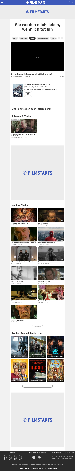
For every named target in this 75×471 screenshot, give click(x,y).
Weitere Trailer (37, 326)
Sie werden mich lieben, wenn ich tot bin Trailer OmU (23, 135)
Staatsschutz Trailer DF (37, 380)
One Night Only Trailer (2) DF (55, 356)
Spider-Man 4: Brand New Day (46, 242)
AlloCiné (54, 456)
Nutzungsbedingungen (35, 464)
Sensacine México (67, 458)
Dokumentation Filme (33, 20)
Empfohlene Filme (23, 20)
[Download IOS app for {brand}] (34, 457)
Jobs (19, 464)
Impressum (25, 464)
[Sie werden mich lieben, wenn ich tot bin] (18, 90)
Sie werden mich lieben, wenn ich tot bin (47, 20)
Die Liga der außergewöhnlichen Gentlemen (23, 242)
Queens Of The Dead (44, 300)
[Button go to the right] (62, 38)
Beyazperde (69, 456)
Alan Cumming (37, 89)
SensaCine (61, 456)
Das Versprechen (43, 223)
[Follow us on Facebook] (5, 458)
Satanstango (41, 262)
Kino (17, 20)
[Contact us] (20, 458)
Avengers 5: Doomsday (17, 320)
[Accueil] (36, 2)
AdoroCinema (56, 458)
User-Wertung (28, 92)
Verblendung (14, 300)
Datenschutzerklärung (47, 464)
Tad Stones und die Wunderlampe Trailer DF (55, 380)
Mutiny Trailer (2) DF (19, 356)
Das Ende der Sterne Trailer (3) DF (37, 356)
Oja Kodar (55, 89)
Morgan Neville (30, 88)
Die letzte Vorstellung (17, 281)
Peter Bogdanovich (47, 89)
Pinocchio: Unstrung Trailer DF (20, 223)
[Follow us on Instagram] (15, 458)
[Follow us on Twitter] (10, 458)
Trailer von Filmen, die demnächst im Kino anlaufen (37, 386)
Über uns (14, 464)
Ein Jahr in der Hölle (44, 281)
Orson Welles (29, 89)
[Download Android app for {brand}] (40, 457)
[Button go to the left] (59, 38)
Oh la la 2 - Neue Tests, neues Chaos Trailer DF (19, 380)
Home (13, 20)
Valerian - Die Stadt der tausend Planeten (22, 262)
